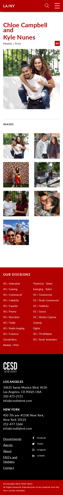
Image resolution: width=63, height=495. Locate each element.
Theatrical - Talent (42, 283)
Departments (12, 439)
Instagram (41, 450)
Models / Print (11, 345)
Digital (36, 328)
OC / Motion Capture (44, 317)
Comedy (37, 322)
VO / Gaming (10, 289)
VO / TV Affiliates (42, 334)
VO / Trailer (9, 322)
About (7, 451)
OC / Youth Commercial (46, 300)
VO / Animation (11, 283)
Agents (8, 445)
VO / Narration (11, 317)
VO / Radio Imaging (14, 328)
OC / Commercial (42, 294)
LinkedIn (41, 455)
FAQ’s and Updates (10, 459)
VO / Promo (9, 311)
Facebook (41, 438)
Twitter (40, 444)
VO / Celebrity (11, 300)
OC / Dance (39, 311)
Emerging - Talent (42, 289)
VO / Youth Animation (45, 339)
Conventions (10, 339)
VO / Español (10, 306)
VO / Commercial (12, 294)
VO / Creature (10, 334)
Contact (8, 468)
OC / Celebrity (41, 306)
